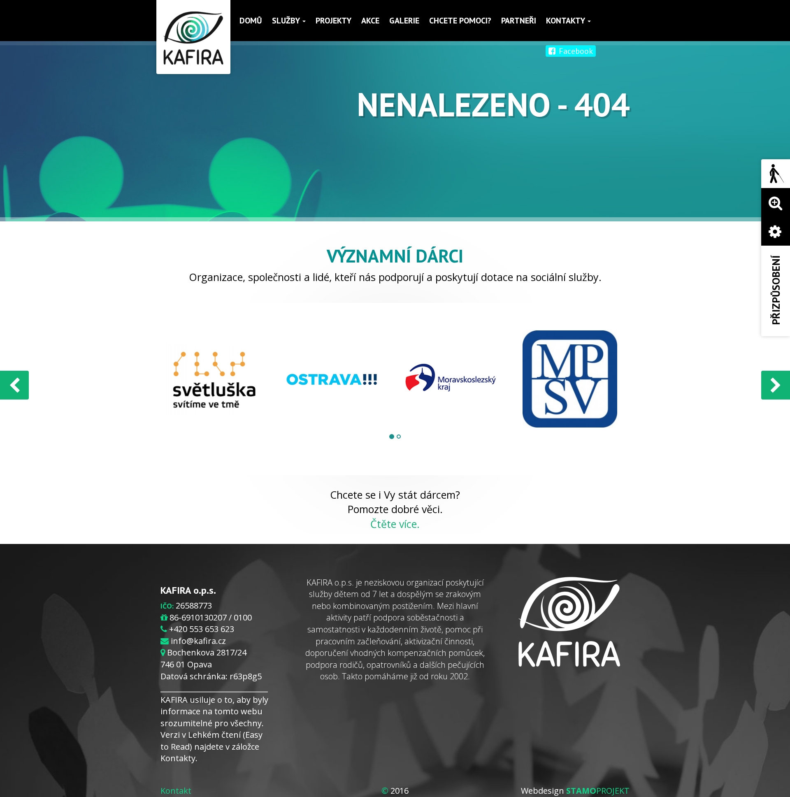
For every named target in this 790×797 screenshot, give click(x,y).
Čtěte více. (395, 524)
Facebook (575, 51)
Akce (370, 20)
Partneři (518, 20)
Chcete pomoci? (460, 20)
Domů (250, 20)
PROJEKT (598, 790)
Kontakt (175, 790)
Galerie (404, 20)
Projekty (333, 20)
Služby (287, 20)
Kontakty (566, 20)
